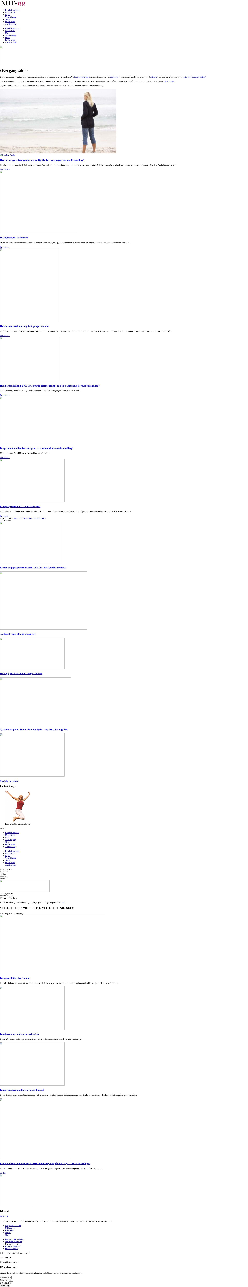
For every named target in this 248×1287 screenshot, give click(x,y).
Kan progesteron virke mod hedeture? (20, 506)
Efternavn (4, 1280)
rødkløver (114, 77)
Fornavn (3, 1277)
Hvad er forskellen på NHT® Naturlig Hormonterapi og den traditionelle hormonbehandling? (50, 385)
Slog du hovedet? (9, 781)
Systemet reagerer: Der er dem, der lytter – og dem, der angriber (34, 729)
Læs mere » (5, 169)
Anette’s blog (10, 24)
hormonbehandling (82, 77)
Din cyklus (169, 81)
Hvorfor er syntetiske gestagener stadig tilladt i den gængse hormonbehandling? (42, 160)
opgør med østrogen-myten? (194, 77)
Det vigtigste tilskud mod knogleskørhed (21, 673)
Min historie (10, 12)
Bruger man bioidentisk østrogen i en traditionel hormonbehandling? (36, 448)
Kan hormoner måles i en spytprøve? (19, 1033)
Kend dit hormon (12, 10)
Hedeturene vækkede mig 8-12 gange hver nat (24, 326)
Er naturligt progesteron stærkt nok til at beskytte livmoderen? (33, 567)
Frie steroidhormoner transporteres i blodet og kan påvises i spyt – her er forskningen (45, 1163)
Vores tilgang (10, 17)
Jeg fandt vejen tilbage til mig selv (18, 634)
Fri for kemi (10, 22)
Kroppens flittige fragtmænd (15, 978)
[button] (124, 872)
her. (63, 902)
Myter (7, 15)
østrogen (153, 77)
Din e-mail (4, 1283)
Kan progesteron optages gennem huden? (22, 1090)
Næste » (42, 518)
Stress (7, 19)
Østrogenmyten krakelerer (14, 237)
